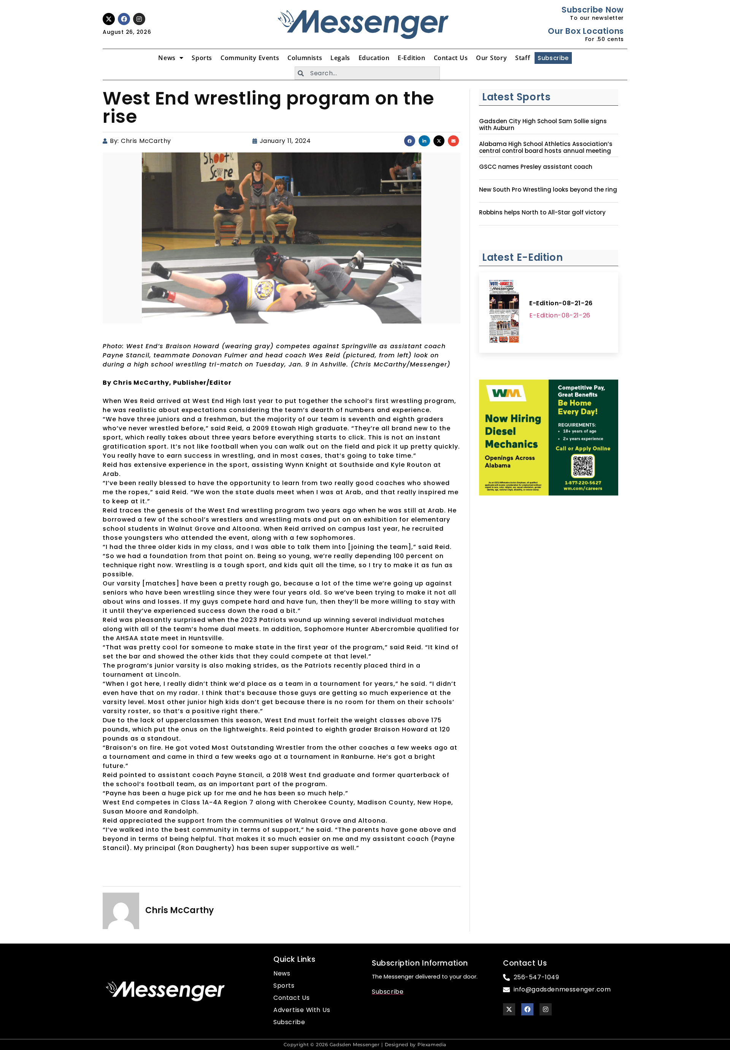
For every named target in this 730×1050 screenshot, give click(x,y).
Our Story (491, 58)
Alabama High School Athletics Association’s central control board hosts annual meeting (546, 147)
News (166, 58)
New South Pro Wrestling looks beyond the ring (548, 189)
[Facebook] (124, 19)
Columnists (304, 58)
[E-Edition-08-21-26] (504, 312)
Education (374, 58)
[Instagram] (139, 19)
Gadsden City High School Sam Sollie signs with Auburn (543, 125)
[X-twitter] (109, 19)
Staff (522, 58)
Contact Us (451, 58)
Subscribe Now (593, 9)
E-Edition (411, 58)
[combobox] (367, 73)
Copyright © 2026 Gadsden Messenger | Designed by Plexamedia (365, 1044)
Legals (340, 58)
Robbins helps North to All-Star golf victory (542, 212)
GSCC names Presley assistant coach (535, 166)
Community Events (250, 58)
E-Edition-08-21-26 (561, 303)
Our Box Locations (586, 30)
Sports (202, 58)
